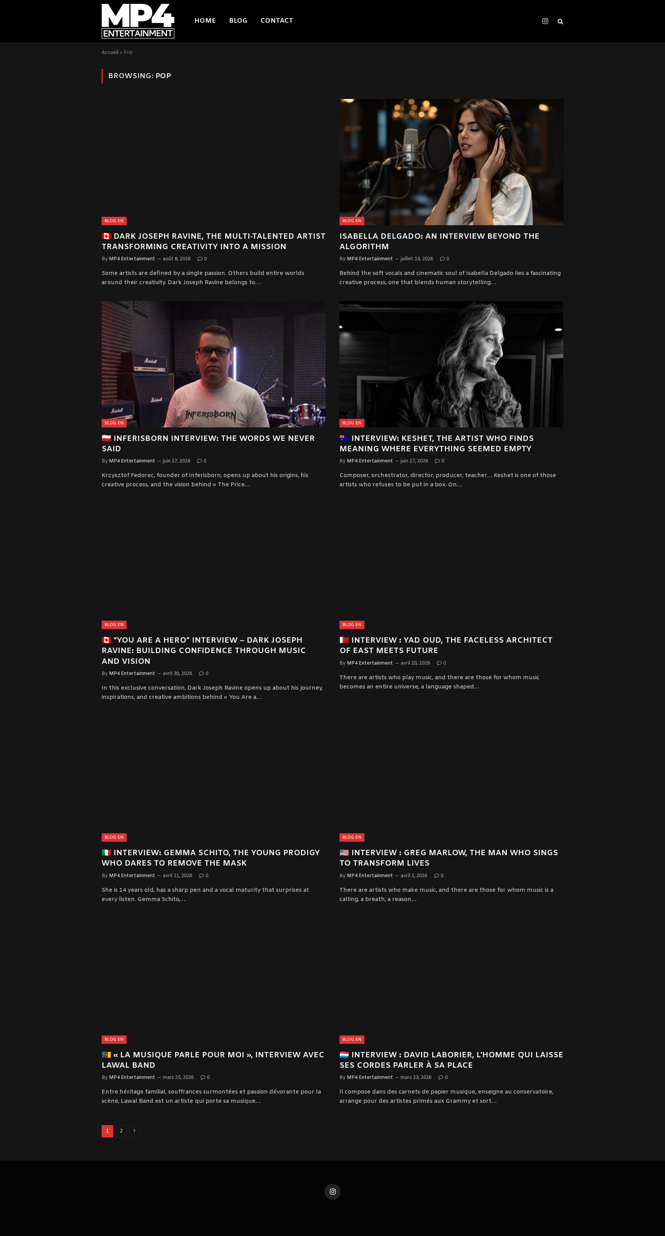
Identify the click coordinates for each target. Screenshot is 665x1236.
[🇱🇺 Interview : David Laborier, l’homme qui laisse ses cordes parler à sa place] (451, 981)
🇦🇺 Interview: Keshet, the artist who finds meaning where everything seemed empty (436, 444)
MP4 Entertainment (132, 259)
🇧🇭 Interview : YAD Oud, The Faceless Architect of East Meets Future (446, 645)
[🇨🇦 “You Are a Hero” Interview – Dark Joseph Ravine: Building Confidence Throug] (214, 566)
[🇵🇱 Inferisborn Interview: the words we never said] (214, 364)
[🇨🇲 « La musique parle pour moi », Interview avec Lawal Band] (214, 981)
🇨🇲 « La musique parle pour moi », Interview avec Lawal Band (213, 1060)
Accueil (110, 53)
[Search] (559, 21)
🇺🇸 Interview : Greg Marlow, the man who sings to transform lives (448, 858)
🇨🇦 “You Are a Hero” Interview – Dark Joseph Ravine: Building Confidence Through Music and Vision (204, 651)
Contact (277, 21)
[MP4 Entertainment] (138, 21)
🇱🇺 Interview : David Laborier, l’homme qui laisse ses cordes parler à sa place (451, 1060)
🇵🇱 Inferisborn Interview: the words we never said (208, 444)
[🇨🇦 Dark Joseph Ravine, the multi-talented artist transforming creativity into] (214, 162)
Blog (238, 21)
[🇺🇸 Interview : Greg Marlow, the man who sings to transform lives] (451, 779)
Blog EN (114, 221)
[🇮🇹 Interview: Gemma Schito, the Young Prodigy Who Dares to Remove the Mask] (214, 779)
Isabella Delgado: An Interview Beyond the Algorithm (439, 241)
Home (205, 21)
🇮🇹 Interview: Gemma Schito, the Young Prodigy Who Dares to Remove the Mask (211, 858)
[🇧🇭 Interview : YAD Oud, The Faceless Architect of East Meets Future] (451, 566)
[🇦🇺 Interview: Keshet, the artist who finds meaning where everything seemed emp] (451, 364)
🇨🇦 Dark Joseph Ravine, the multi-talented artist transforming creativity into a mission (214, 241)
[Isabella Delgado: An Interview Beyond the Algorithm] (451, 162)
